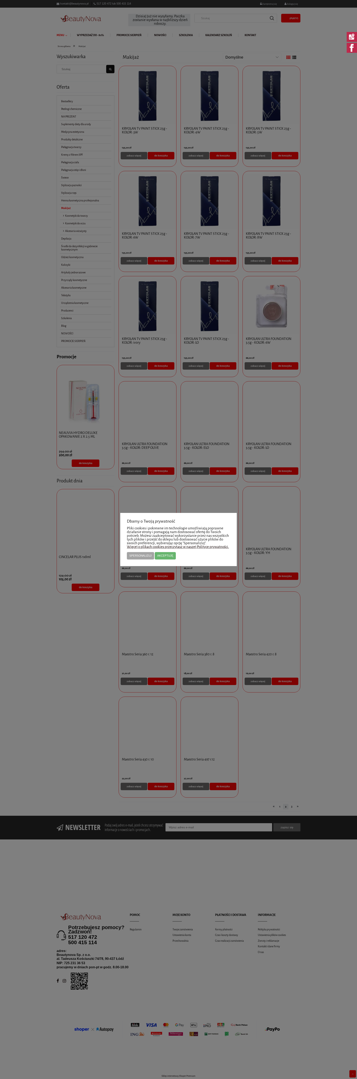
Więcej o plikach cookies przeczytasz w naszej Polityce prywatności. (178, 546)
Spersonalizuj (140, 555)
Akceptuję (165, 555)
